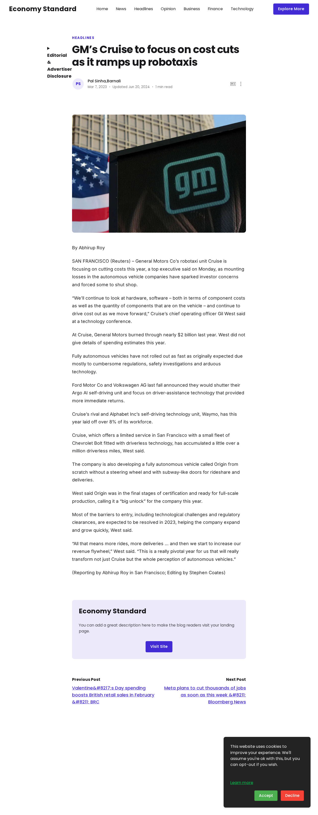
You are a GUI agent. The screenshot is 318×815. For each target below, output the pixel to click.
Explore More (291, 9)
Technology (242, 9)
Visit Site (159, 646)
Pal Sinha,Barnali (104, 81)
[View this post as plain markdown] (233, 84)
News (121, 9)
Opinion (168, 9)
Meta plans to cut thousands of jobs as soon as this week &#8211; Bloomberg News (205, 695)
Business (192, 9)
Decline (292, 795)
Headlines (143, 9)
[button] (241, 84)
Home (102, 9)
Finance (215, 9)
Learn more (241, 782)
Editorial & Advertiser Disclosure (56, 65)
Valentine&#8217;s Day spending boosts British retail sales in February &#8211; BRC (113, 695)
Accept (266, 795)
